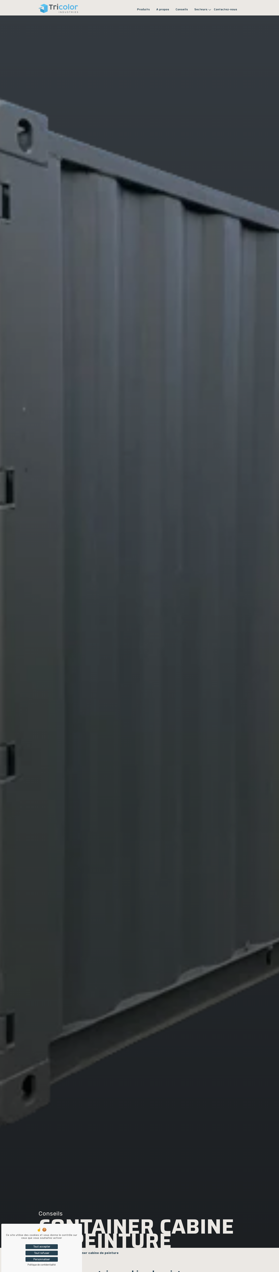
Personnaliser (41, 1259)
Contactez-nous (225, 9)
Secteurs (200, 9)
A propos (162, 9)
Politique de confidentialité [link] (42, 1264)
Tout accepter (41, 1246)
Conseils (182, 9)
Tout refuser (41, 1253)
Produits (143, 9)
